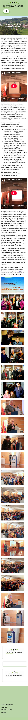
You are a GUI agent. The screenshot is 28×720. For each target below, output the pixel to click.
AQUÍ (20, 271)
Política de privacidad (6, 709)
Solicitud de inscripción (7, 704)
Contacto (3, 712)
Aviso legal (4, 707)
